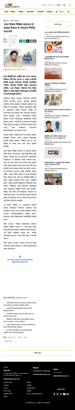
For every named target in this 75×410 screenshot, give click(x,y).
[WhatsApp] (24, 41)
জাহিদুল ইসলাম (8, 341)
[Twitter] (27, 41)
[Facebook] (20, 41)
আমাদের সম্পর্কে (8, 382)
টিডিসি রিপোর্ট (5, 42)
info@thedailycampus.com (12, 379)
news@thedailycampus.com (41, 374)
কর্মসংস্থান (49, 12)
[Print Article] (34, 41)
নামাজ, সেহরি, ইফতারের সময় (34, 394)
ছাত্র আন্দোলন (15, 21)
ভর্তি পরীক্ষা (40, 12)
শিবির (19, 337)
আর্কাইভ (58, 5)
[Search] (64, 5)
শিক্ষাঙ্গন (13, 12)
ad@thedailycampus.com (61, 376)
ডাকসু (25, 337)
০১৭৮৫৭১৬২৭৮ (46, 371)
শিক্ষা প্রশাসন (30, 12)
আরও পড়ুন (58, 24)
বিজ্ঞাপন (29, 382)
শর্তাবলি (6, 396)
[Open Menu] (68, 12)
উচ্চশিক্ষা (21, 12)
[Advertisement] (20, 280)
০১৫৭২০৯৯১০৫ (37, 371)
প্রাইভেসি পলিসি (8, 394)
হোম (7, 21)
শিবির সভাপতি (12, 337)
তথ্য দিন (6, 388)
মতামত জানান (7, 391)
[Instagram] (57, 394)
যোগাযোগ (6, 385)
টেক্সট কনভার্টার (31, 388)
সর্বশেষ (6, 12)
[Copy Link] (31, 41)
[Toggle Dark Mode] (70, 5)
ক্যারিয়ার (29, 385)
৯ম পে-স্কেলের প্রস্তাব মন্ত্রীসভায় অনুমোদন (57, 32)
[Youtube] (64, 394)
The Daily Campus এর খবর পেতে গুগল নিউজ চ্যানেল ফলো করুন (20, 261)
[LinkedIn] (67, 394)
